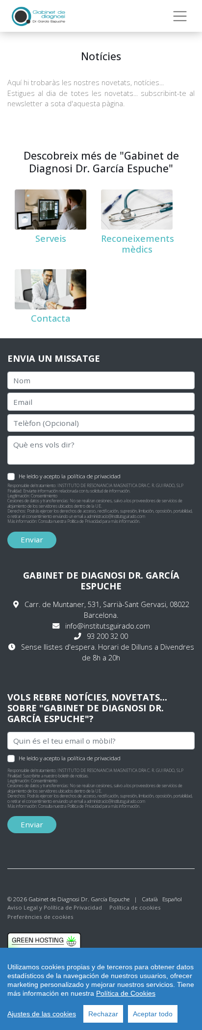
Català (150, 899)
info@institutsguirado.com (107, 626)
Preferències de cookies (40, 916)
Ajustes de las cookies (41, 1014)
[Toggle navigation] (180, 16)
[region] (101, 989)
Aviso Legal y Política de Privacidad (54, 907)
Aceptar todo (153, 1014)
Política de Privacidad (84, 521)
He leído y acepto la (70, 475)
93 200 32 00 (107, 636)
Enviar (32, 539)
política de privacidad (94, 476)
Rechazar (103, 1014)
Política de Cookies (125, 993)
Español (172, 899)
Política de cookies (135, 907)
